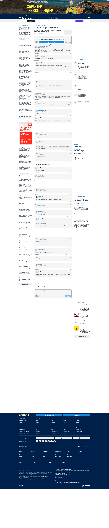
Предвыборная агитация (24, 431)
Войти (39, 296)
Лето (51, 425)
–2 (70, 60)
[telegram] (37, 441)
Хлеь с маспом (38, 144)
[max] (48, 441)
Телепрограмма (52, 15)
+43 (67, 180)
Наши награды (22, 425)
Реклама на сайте (22, 420)
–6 (70, 172)
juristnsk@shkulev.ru (45, 476)
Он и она (65, 422)
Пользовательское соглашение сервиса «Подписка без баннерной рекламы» (67, 482)
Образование (53, 433)
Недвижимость (28, 15)
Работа (64, 429)
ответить (37, 53)
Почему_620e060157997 (42, 110)
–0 (70, 72)
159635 (38, 117)
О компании (21, 424)
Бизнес (37, 422)
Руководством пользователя (60, 473)
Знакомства (41, 15)
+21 (67, 115)
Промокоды (35, 15)
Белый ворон (39, 175)
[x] (51, 441)
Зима (51, 420)
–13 (70, 99)
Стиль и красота (79, 424)
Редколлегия (74, 15)
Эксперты (80, 15)
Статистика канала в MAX (24, 433)
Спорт (77, 422)
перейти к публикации (41, 25)
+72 (67, 194)
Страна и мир (79, 425)
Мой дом (52, 427)
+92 (67, 139)
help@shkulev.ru (26, 477)
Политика (65, 425)
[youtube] (54, 441)
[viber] (46, 441)
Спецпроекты (79, 431)
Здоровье (38, 433)
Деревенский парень (40, 249)
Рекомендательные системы (59, 480)
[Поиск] (83, 17)
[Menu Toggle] (20, 17)
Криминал (52, 422)
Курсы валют (68, 15)
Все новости (22, 15)
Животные (38, 431)
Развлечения (66, 431)
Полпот (38, 167)
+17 (67, 247)
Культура (52, 424)
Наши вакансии (22, 427)
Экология (78, 427)
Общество (65, 420)
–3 (70, 277)
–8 (70, 115)
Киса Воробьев (40, 196)
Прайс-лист (21, 422)
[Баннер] (31, 21)
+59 (67, 216)
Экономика (78, 429)
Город (37, 425)
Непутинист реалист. (40, 46)
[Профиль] (89, 17)
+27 (67, 172)
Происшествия (66, 427)
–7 (70, 53)
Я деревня (39, 218)
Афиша (57, 15)
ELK (38, 271)
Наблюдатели (40, 189)
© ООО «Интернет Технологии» (24, 485)
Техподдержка (22, 429)
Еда (36, 429)
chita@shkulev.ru (32, 475)
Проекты (85, 15)
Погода (46, 15)
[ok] (43, 441)
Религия (65, 433)
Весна (37, 424)
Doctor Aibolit (40, 211)
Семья (77, 420)
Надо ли (39, 264)
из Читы (39, 62)
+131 (67, 254)
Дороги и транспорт (40, 427)
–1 (70, 201)
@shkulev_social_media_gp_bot (66, 469)
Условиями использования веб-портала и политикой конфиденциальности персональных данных (71, 475)
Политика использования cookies (60, 479)
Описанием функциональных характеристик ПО (63, 474)
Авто (37, 420)
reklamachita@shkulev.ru (75, 468)
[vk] (40, 441)
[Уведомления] (86, 17)
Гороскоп (62, 15)
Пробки (89, 15)
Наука (51, 429)
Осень (64, 424)
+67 (67, 261)
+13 (67, 162)
